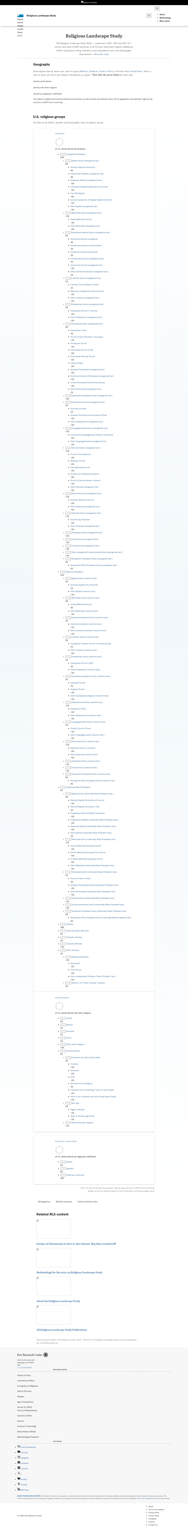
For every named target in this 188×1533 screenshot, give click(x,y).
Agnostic (70, 1168)
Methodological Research (28, 1437)
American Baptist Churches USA (84, 584)
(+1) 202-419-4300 (24, 1368)
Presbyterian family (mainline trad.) (86, 656)
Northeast (93, 71)
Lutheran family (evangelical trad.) (86, 278)
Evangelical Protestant (75, 154)
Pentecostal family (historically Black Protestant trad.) (94, 872)
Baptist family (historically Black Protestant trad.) (92, 793)
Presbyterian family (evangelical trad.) (87, 304)
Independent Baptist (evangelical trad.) (87, 173)
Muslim (69, 1024)
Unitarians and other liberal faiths (85, 1057)
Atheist (69, 1161)
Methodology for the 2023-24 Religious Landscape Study (69, 1272)
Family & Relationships (27, 1410)
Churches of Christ (78, 408)
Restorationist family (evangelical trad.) (88, 402)
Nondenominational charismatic (84, 252)
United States (136, 71)
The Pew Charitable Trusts (148, 1498)
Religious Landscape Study (41, 15)
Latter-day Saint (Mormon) (77, 930)
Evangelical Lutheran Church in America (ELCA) (90, 643)
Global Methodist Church (81, 219)
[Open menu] (148, 16)
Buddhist (70, 1031)
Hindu (69, 1037)
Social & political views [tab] (87, 1201)
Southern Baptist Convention (82, 167)
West (110, 71)
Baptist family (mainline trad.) (84, 578)
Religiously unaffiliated (66, 1141)
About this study (101, 54)
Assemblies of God (78, 330)
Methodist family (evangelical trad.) (86, 212)
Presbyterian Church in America (83, 310)
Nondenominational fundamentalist (85, 245)
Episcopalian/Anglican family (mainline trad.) (90, 676)
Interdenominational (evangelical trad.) (87, 258)
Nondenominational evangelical (84, 239)
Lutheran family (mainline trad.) (85, 637)
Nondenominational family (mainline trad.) (89, 617)
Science (20, 1421)
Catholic (69, 924)
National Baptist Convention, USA (84, 806)
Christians (59, 134)
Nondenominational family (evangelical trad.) (90, 232)
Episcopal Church (77, 682)
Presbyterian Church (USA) (81, 663)
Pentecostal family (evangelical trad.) (87, 323)
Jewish (69, 1018)
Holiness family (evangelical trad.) (85, 447)
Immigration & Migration (27, 1386)
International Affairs (25, 1380)
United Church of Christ (80, 728)
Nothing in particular (75, 1175)
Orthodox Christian (74, 937)
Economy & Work (24, 1415)
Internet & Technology (26, 1426)
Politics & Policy (24, 1375)
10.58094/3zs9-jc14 (49, 1343)
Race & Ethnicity (24, 1391)
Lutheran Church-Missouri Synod (84, 284)
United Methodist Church (81, 604)
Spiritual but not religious (81, 1083)
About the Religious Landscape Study (58, 1301)
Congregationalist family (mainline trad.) (88, 722)
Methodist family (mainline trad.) (85, 597)
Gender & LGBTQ (24, 1407)
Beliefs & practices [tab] (64, 1201)
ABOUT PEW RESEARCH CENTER (29, 1496)
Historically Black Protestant (78, 787)
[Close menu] (157, 8)
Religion (20, 1396)
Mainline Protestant (74, 571)
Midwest (84, 71)
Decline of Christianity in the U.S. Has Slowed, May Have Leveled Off (76, 1244)
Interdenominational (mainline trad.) (86, 624)
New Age (75, 1103)
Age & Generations (25, 1402)
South (102, 71)
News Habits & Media (26, 1431)
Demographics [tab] (44, 1201)
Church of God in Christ (80, 878)
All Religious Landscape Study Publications (61, 1329)
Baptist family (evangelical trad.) (85, 160)
